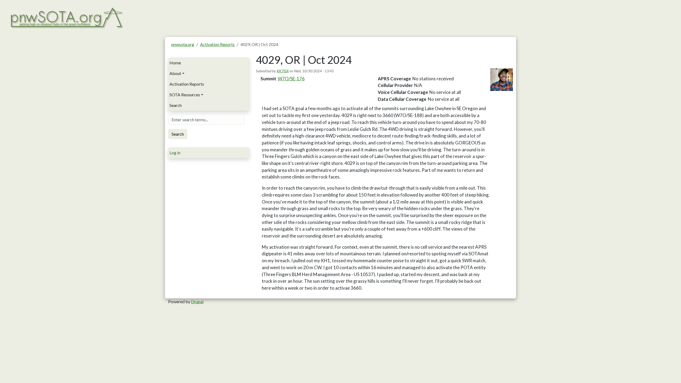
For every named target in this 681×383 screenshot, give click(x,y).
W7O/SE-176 (291, 78)
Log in (174, 152)
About (175, 73)
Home (175, 62)
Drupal (197, 301)
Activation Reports (217, 44)
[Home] (66, 17)
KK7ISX (283, 71)
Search (175, 105)
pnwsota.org (182, 44)
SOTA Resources (184, 94)
